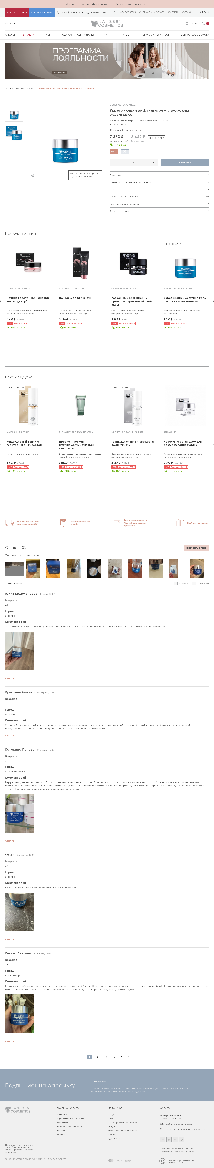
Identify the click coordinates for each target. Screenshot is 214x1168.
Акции (119, 4)
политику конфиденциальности (149, 1088)
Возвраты (62, 1130)
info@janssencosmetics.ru (178, 1124)
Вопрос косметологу (69, 1126)
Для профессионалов (96, 4)
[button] (10, 62)
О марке (62, 1114)
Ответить (9, 678)
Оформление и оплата (71, 1118)
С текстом (203, 583)
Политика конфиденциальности (177, 1148)
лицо (111, 1114)
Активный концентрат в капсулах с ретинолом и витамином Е (183, 455)
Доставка (62, 1122)
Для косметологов (43, 12)
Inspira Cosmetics (18, 12)
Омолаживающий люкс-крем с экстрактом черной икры (128, 312)
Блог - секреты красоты (122, 1130)
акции (112, 1126)
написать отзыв (133, 130)
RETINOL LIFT (170, 432)
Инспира (71, 4)
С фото (183, 583)
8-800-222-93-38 (99, 12)
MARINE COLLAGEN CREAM (178, 288)
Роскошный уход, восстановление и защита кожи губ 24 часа (27, 312)
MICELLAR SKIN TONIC (18, 432)
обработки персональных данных (124, 1091)
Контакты (62, 1134)
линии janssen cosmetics (122, 1122)
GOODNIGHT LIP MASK (18, 288)
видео (112, 1134)
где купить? (115, 1138)
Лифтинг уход (137, 4)
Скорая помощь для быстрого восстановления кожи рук (75, 312)
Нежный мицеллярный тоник (22, 454)
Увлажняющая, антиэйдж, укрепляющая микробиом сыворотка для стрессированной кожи (81, 455)
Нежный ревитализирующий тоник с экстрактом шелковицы (131, 455)
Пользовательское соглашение (177, 1151)
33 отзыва (115, 130)
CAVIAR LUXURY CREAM (123, 288)
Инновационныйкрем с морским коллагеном (182, 312)
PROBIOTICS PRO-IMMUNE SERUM (76, 432)
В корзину (185, 162)
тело (111, 1118)
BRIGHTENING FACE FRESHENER (127, 432)
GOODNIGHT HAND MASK (72, 288)
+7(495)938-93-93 (70, 12)
